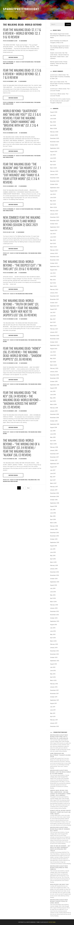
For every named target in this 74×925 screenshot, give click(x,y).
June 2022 (53, 276)
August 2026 (53, 112)
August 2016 (53, 506)
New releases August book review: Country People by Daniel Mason (59, 901)
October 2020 (54, 342)
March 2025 (53, 168)
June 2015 (53, 552)
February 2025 (54, 171)
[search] (70, 10)
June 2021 (53, 315)
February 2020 (54, 368)
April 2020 (53, 361)
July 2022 (53, 273)
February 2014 (54, 605)
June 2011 (52, 710)
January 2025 (54, 174)
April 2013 (53, 637)
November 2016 (54, 496)
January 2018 (53, 450)
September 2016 (54, 503)
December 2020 (54, 335)
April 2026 (53, 125)
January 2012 (53, 687)
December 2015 (54, 532)
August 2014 (53, 585)
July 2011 (52, 706)
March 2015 (53, 562)
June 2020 (53, 355)
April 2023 (53, 243)
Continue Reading (13, 57)
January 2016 (53, 529)
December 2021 (54, 296)
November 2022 (54, 260)
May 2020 (53, 358)
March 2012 (53, 680)
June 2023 (53, 237)
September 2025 (54, 148)
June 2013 (53, 631)
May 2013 (52, 634)
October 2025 (54, 145)
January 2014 (53, 608)
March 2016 (53, 522)
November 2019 (54, 378)
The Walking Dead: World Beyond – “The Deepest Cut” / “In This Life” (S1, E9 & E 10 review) (22, 265)
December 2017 (54, 453)
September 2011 (54, 700)
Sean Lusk (53, 81)
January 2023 (54, 253)
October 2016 (53, 499)
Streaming (10, 62)
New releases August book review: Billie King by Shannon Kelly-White (60, 829)
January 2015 (53, 568)
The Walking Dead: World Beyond (24, 293)
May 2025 (53, 161)
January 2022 (54, 292)
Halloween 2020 (33, 479)
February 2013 (54, 644)
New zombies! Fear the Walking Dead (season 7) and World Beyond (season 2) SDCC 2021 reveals (21, 222)
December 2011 (54, 690)
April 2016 (53, 519)
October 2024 (54, 184)
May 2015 (52, 555)
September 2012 (54, 660)
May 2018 (52, 437)
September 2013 (54, 621)
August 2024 (53, 191)
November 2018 (54, 417)
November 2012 (54, 654)
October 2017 (53, 460)
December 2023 (54, 217)
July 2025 (53, 154)
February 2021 (54, 329)
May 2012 (52, 674)
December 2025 (54, 138)
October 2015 (53, 539)
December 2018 (54, 414)
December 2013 (54, 611)
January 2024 (54, 214)
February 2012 (54, 683)
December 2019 (54, 375)
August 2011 (53, 703)
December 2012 (54, 651)
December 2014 (54, 572)
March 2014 (53, 601)
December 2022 (54, 256)
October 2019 (53, 381)
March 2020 (53, 365)
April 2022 (53, 283)
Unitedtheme (51, 922)
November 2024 (54, 181)
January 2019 (53, 411)
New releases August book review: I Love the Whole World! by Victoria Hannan (60, 47)
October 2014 (53, 578)
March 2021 (53, 325)
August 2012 (53, 664)
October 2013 (53, 618)
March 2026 (53, 128)
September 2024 (54, 187)
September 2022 (54, 266)
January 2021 (53, 332)
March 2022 (53, 286)
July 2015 (52, 549)
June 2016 (53, 513)
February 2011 (54, 720)
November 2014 (54, 575)
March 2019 (53, 404)
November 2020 (54, 338)
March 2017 (53, 483)
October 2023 (54, 223)
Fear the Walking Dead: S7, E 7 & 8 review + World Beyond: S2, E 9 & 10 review (22, 33)
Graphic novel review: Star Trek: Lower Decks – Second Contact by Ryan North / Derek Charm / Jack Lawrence (59, 55)
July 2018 (52, 430)
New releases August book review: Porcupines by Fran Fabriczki (59, 867)
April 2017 (53, 480)
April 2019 (53, 401)
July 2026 (53, 115)
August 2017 (53, 467)
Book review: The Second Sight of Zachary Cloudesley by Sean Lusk (60, 76)
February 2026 (54, 132)
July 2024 (53, 194)
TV (14, 62)
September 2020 (54, 345)
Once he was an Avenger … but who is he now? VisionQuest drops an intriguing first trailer (60, 848)
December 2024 (54, 177)
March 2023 (53, 246)
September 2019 (54, 384)
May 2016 (52, 516)
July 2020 (53, 352)
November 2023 (54, 220)
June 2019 (53, 394)
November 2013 (54, 614)
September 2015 (54, 542)
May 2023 (53, 240)
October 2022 (54, 263)
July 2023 (53, 233)
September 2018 (54, 424)
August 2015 (53, 545)
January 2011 (53, 723)
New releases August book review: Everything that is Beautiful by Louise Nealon (60, 35)
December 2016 (54, 493)
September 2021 (54, 306)
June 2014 (53, 591)
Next (28, 488)
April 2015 (53, 559)
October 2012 (53, 657)
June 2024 (53, 197)
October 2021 (53, 302)
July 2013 (52, 628)
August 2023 (53, 230)
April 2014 (53, 598)
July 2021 (52, 312)
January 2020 (54, 371)
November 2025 (54, 141)
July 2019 (52, 391)
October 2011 (53, 697)
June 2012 (53, 670)
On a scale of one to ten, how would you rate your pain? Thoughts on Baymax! (60, 100)
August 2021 (53, 309)
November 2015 (54, 536)
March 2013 (53, 641)
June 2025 (53, 158)
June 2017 (53, 473)
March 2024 (53, 207)
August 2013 (53, 624)
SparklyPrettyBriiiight (21, 9)
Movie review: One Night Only (59, 884)
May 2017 (52, 476)
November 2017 (54, 457)
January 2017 (53, 490)
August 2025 (53, 151)
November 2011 (54, 693)
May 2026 (53, 122)
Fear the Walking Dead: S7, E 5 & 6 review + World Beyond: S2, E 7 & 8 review (22, 74)
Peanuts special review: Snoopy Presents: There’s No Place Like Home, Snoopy (58, 63)
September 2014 (54, 582)
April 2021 (53, 322)
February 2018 (54, 447)
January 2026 (54, 135)
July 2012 (52, 667)
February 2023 (54, 250)
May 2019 (52, 398)
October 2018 (53, 421)
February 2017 (54, 486)
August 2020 (53, 348)
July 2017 (52, 470)
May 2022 (53, 279)
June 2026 (53, 118)
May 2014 (52, 595)
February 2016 (54, 526)
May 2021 (52, 319)
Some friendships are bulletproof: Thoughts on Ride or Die (59, 41)
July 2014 (52, 588)
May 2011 (52, 713)
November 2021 (54, 299)
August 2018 (53, 427)
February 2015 (54, 565)
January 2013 (53, 647)
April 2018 (53, 440)
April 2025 (53, 164)
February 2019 (54, 407)
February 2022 (54, 289)
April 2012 (53, 677)
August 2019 (53, 388)
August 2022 (53, 269)
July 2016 (52, 509)
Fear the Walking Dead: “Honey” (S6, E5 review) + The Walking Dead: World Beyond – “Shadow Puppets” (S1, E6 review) (22, 353)
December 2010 (54, 726)
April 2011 (52, 716)
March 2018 (53, 444)
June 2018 (53, 434)
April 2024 (53, 204)
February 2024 (54, 210)
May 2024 (53, 200)
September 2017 (54, 463)
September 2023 (54, 227)
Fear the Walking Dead (27, 62)
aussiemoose (24, 41)
